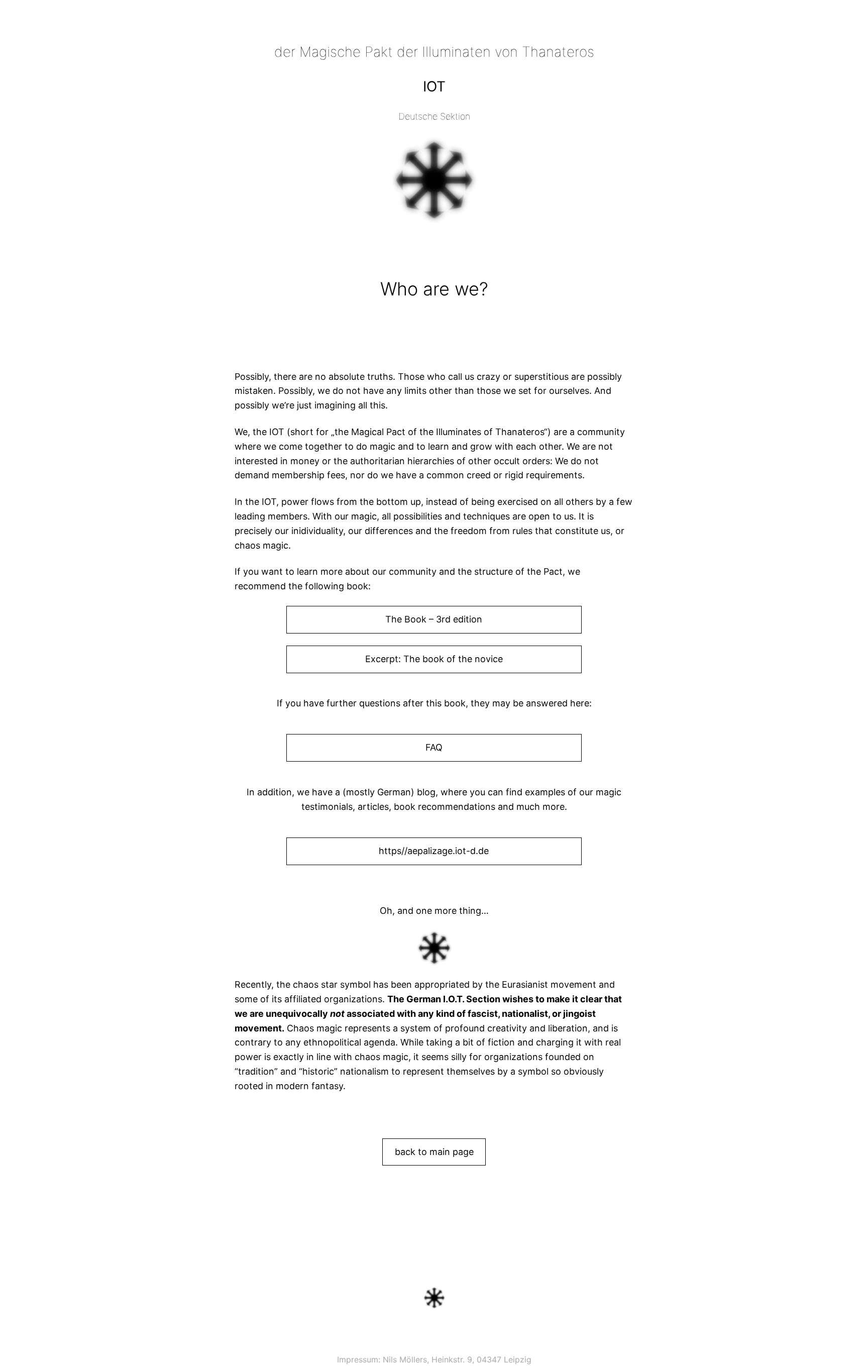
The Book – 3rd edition (433, 619)
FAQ (434, 747)
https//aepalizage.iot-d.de (434, 851)
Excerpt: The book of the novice (434, 659)
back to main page (434, 1151)
